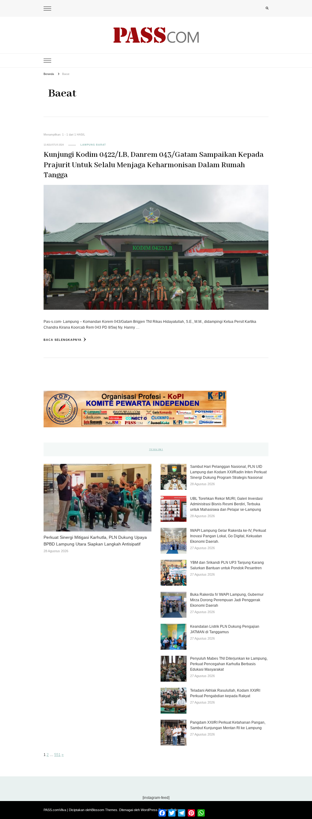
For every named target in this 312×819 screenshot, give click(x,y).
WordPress (149, 810)
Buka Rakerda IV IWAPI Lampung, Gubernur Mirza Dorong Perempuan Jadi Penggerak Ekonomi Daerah (227, 600)
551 (57, 755)
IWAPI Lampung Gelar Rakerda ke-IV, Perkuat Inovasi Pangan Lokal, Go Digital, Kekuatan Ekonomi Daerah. (228, 536)
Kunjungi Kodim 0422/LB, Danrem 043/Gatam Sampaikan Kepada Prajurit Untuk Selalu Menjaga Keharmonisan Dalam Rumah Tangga (154, 165)
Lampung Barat (93, 144)
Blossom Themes (104, 810)
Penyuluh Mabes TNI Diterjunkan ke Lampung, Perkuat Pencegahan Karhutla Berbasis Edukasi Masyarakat (229, 664)
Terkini (156, 449)
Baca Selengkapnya (63, 339)
